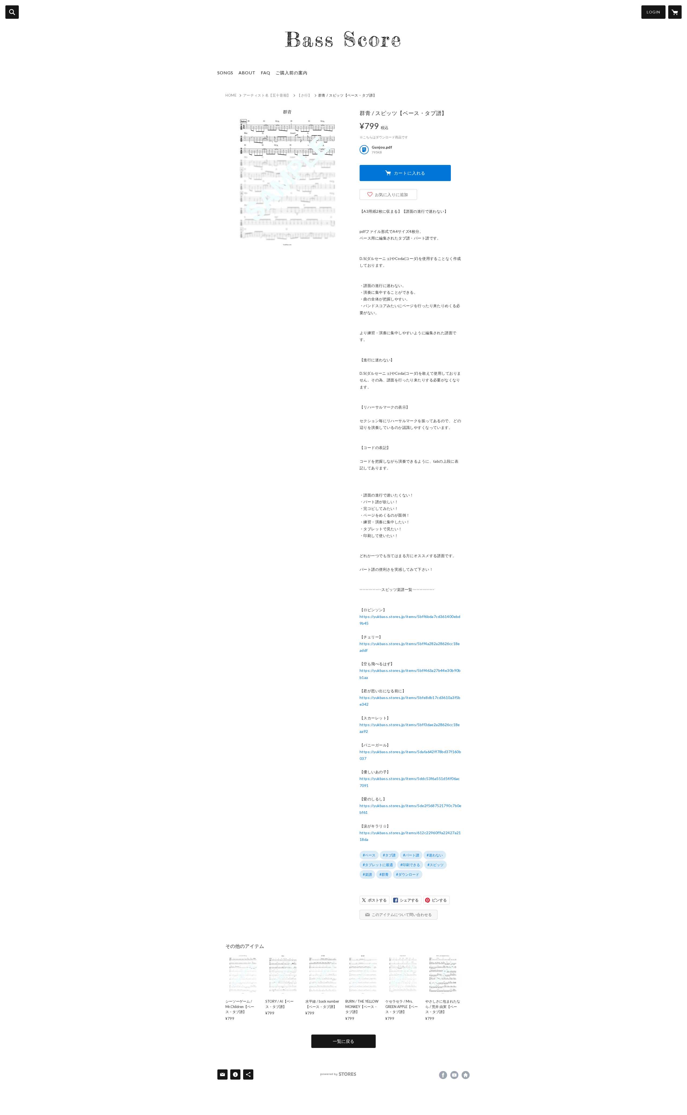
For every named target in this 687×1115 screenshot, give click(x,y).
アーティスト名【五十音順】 (267, 95)
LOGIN (653, 12)
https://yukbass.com (466, 1075)
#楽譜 (367, 874)
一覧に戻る (343, 1041)
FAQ (265, 72)
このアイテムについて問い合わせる (402, 914)
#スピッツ (435, 865)
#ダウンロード (407, 874)
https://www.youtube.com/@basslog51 (454, 1075)
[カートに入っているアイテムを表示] (675, 12)
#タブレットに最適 (378, 865)
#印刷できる (410, 865)
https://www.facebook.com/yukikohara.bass (443, 1075)
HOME (231, 95)
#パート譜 (411, 855)
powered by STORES (338, 1074)
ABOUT (247, 72)
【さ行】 (304, 95)
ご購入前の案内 (292, 72)
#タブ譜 (389, 855)
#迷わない (435, 855)
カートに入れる (410, 172)
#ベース (369, 855)
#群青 (384, 874)
